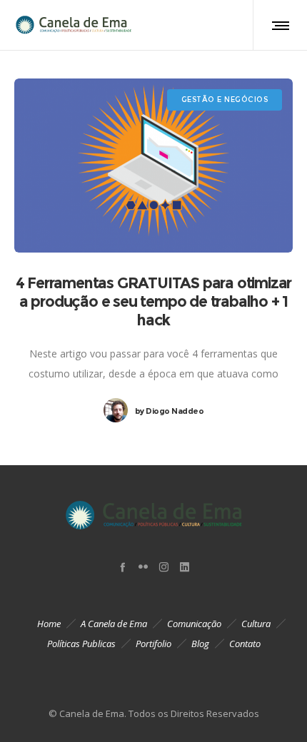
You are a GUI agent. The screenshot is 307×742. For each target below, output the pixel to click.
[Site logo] (72, 25)
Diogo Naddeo (169, 411)
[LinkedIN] (184, 566)
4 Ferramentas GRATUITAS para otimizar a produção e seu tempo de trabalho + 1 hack (154, 301)
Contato (245, 643)
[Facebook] (122, 566)
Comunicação (194, 623)
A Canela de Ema (114, 623)
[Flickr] (143, 566)
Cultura (256, 623)
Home (49, 623)
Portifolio (153, 643)
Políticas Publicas (81, 643)
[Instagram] (164, 566)
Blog (200, 643)
